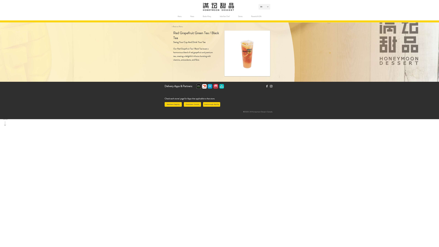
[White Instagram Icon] (271, 86)
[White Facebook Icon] (267, 86)
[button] (240, 16)
